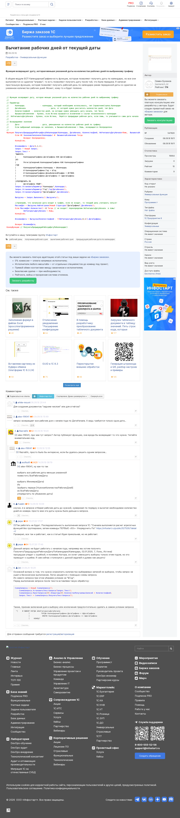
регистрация (53, 634)
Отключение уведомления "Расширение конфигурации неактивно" (50, 326)
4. (17, 448)
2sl (19, 568)
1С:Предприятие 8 (153, 218)
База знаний (19, 692)
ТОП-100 (16, 680)
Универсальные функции (156, 194)
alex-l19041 (23, 416)
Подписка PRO (19, 696)
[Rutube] (171, 800)
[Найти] (171, 648)
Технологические (63, 760)
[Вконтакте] (144, 800)
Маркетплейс (105, 687)
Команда (58, 679)
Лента (14, 671)
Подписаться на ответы (19, 396)
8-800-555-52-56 (146, 744)
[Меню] (8, 4)
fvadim (21, 504)
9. (14, 568)
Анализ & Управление (68, 658)
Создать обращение (150, 755)
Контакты (140, 713)
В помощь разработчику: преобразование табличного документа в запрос (90, 326)
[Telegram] (137, 800)
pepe (20, 521)
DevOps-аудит (19, 747)
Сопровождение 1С (66, 699)
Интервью (17, 675)
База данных (18, 718)
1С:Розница (102, 714)
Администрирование (23, 722)
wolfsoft (26, 462)
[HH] (151, 800)
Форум (144, 673)
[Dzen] (157, 800)
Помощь (140, 704)
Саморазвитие (61, 692)
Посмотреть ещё (72, 385)
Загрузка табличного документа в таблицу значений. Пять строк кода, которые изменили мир (123, 326)
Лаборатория (20, 739)
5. (18, 462)
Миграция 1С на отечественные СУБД (23, 770)
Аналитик (101, 666)
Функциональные (20, 700)
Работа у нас (142, 709)
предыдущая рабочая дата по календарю (95, 239)
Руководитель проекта (109, 671)
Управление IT (61, 683)
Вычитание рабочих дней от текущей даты (53, 47)
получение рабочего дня (36, 239)
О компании (143, 687)
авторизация (67, 634)
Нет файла (150, 210)
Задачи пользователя (23, 709)
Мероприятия (148, 658)
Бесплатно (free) (153, 273)
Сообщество (18, 731)
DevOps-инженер (106, 675)
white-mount (24, 402)
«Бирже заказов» (100, 257)
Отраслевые (60, 751)
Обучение (103, 658)
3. (15, 431)
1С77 (99, 736)
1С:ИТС (57, 708)
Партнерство (61, 726)
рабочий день (15, 239)
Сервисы (58, 712)
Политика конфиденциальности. (62, 788)
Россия (148, 242)
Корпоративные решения (70, 738)
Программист (151, 202)
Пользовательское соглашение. (24, 788)
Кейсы (57, 721)
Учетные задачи (20, 705)
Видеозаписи (148, 663)
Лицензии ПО (61, 746)
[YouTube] (164, 800)
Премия (15, 684)
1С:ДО (99, 722)
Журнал (16, 658)
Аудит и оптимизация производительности (23, 763)
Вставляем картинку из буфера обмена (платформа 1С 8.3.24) (21, 366)
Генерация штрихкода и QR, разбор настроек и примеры (124, 366)
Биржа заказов (149, 668)
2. (14, 416)
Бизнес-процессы (63, 666)
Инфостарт (52, 235)
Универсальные (152, 226)
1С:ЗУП (100, 718)
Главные (15, 666)
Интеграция (17, 727)
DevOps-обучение (21, 743)
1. (14, 402)
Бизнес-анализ (61, 662)
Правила (140, 700)
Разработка (17, 714)
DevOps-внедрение (22, 752)
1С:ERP (100, 696)
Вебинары (59, 730)
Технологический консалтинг (27, 756)
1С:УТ (99, 709)
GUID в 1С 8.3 (50, 363)
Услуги (57, 717)
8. (14, 544)
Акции (56, 704)
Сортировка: (71, 396)
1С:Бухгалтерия (105, 691)
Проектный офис (107, 747)
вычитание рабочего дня (62, 239)
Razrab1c (23, 431)
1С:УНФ (100, 705)
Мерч (142, 678)
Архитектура (60, 688)
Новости (16, 662)
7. (14, 521)
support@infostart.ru (147, 748)
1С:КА (99, 700)
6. (14, 504)
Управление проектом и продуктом (67, 673)
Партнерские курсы (107, 680)
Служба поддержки (151, 722)
